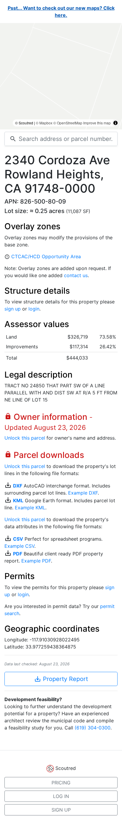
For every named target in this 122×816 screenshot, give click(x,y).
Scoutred (65, 768)
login (33, 309)
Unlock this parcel (24, 438)
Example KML (30, 508)
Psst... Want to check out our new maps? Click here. (61, 11)
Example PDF (36, 561)
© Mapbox (44, 122)
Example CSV (19, 546)
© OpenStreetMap (67, 122)
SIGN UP (61, 810)
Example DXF (83, 493)
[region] (61, 76)
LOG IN (61, 796)
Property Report (61, 678)
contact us (76, 275)
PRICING (61, 783)
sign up (12, 309)
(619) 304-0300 (92, 728)
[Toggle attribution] (115, 122)
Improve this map (97, 122)
